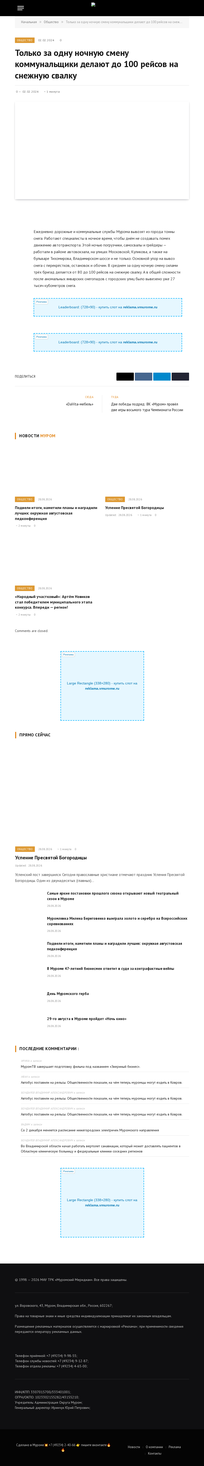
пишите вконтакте (94, 1445)
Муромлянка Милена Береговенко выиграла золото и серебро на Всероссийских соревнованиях (117, 921)
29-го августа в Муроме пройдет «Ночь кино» (86, 1018)
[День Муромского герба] (29, 1000)
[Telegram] (19, 246)
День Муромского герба (68, 993)
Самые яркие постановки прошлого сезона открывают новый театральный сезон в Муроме (113, 896)
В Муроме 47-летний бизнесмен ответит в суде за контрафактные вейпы (110, 968)
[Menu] (20, 8)
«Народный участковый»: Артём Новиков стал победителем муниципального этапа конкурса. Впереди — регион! (53, 602)
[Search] (186, 8)
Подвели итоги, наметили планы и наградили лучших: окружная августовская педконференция (56, 513)
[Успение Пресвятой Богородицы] (147, 469)
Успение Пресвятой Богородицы (134, 507)
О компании (154, 1447)
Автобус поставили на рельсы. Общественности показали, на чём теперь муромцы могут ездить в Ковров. (101, 1082)
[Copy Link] (19, 257)
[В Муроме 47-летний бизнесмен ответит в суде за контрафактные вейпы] (29, 974)
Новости (134, 1447)
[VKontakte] (19, 234)
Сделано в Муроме (30, 1445)
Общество (25, 40)
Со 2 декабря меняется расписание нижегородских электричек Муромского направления (90, 1130)
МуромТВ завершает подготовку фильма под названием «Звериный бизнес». (80, 1066)
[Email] (19, 223)
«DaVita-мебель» (79, 404)
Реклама (175, 1447)
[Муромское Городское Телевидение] (102, 8)
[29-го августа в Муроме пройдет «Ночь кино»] (29, 1025)
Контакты (154, 1453)
